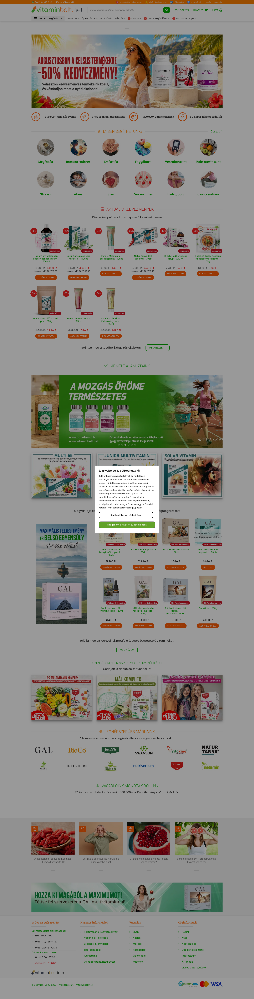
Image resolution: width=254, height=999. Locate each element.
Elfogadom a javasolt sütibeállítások (127, 524)
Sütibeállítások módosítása (126, 515)
